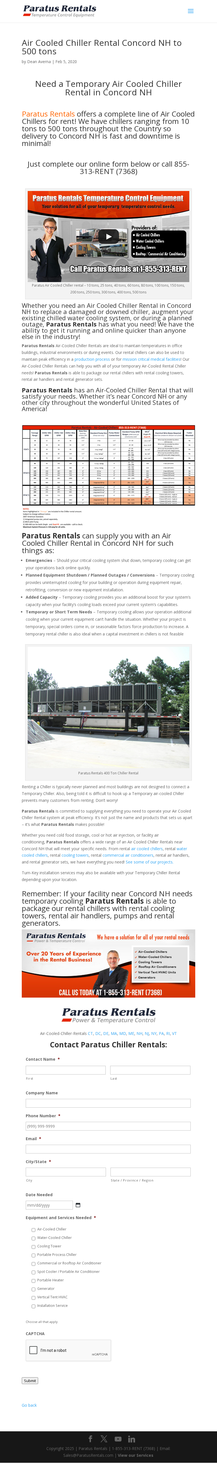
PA (161, 1033)
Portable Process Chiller (57, 1254)
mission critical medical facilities (152, 359)
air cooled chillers (147, 848)
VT (174, 1033)
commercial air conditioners (128, 855)
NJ (147, 1033)
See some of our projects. (149, 862)
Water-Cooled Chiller (54, 1237)
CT (90, 1033)
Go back (29, 1405)
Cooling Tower (49, 1246)
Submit (30, 1380)
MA (114, 1033)
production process (92, 359)
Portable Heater (50, 1280)
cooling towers (75, 855)
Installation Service (52, 1305)
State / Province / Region (132, 1180)
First (29, 1078)
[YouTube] (118, 1439)
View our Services (135, 1455)
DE (105, 1033)
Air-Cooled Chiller (51, 1229)
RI (168, 1033)
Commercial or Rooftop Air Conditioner (69, 1263)
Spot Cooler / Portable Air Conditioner (68, 1271)
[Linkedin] (131, 1439)
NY (154, 1033)
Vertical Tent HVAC (52, 1297)
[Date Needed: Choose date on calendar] (78, 1205)
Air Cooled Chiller (112, 305)
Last (113, 1078)
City (29, 1180)
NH (139, 1033)
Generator (46, 1288)
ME (131, 1033)
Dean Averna (39, 61)
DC (98, 1033)
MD (122, 1033)
